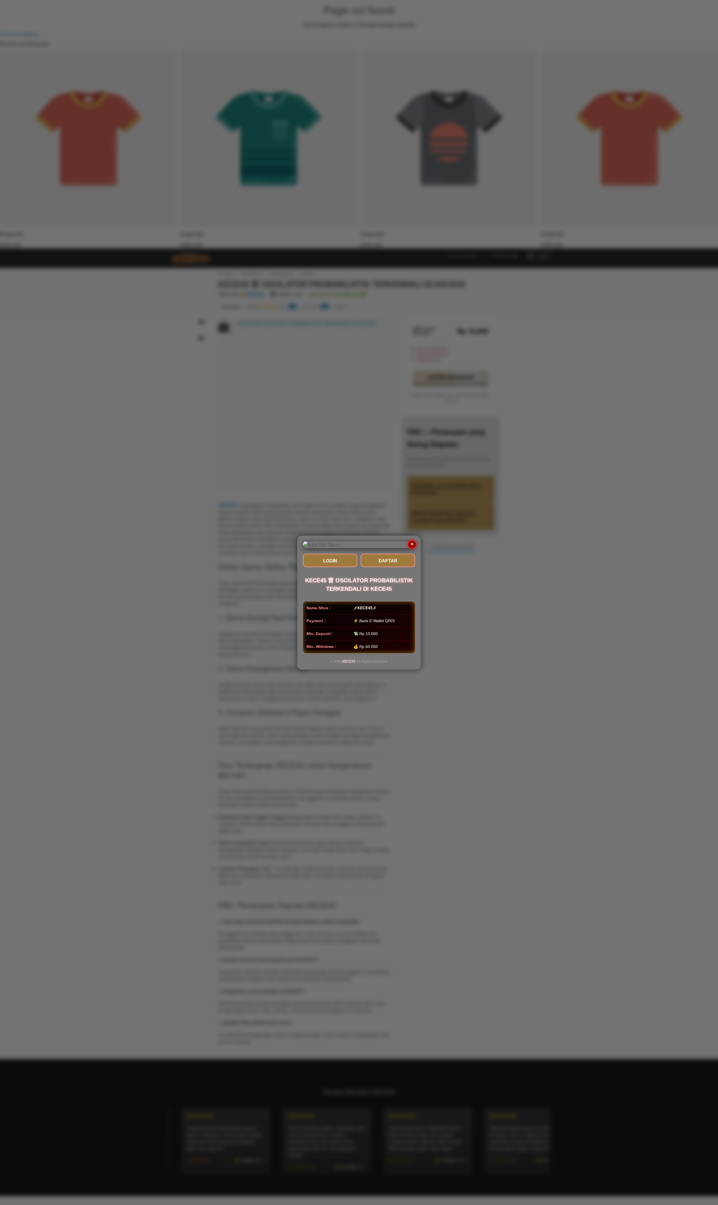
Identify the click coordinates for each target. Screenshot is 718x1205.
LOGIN (330, 560)
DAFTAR (388, 560)
